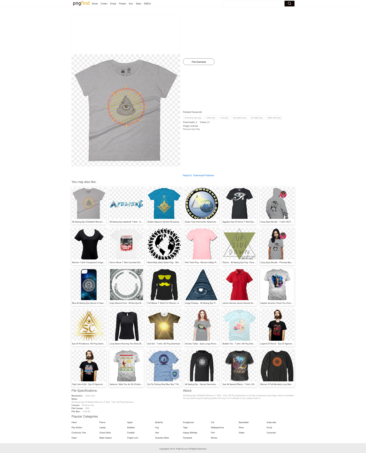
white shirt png (274, 117)
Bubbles (131, 427)
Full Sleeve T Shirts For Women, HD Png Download (170, 303)
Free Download (199, 61)
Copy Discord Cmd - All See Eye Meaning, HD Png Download (137, 303)
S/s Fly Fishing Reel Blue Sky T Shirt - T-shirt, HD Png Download (176, 384)
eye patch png (239, 117)
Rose (241, 427)
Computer (271, 432)
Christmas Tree (78, 432)
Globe (241, 432)
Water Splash (105, 437)
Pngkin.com (132, 437)
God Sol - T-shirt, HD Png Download (163, 343)
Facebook (187, 437)
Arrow (95, 3)
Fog (157, 427)
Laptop (102, 427)
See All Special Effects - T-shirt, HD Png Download (245, 384)
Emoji (113, 3)
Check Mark (105, 432)
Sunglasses (188, 422)
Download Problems (203, 175)
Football (131, 432)
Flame (102, 422)
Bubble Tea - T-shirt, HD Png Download (240, 343)
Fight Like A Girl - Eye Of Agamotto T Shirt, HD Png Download (100, 384)
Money (214, 437)
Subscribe (271, 422)
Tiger (185, 427)
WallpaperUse (217, 427)
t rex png (224, 117)
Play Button (76, 427)
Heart (74, 422)
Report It (187, 175)
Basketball (243, 422)
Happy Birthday (190, 432)
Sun (131, 3)
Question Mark (162, 437)
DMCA (147, 3)
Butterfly (159, 422)
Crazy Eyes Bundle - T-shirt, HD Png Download (281, 221)
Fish (213, 432)
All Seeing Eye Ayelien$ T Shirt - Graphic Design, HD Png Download (140, 221)
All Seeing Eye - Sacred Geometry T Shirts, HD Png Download (213, 384)
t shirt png (210, 117)
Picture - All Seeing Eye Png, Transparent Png (243, 262)
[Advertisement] (126, 34)
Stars (138, 3)
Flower (122, 3)
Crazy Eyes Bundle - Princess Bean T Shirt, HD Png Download (288, 262)
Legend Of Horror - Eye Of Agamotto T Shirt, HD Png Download (289, 343)
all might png (256, 117)
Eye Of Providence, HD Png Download (89, 343)
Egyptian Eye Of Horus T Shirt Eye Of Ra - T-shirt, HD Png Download (254, 221)
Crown (104, 3)
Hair (157, 432)
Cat (212, 422)
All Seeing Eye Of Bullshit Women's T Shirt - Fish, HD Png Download (103, 221)
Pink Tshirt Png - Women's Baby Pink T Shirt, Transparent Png (213, 262)
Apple (130, 422)
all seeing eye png (193, 117)
